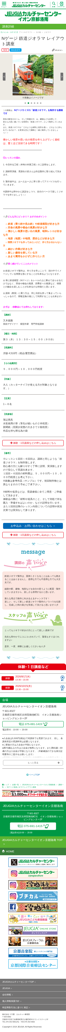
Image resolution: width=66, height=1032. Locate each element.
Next (61, 77)
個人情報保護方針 (10, 1001)
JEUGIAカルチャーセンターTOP (18, 982)
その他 (38, 32)
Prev (4, 77)
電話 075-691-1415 (30, 826)
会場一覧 (15, 785)
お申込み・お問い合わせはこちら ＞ (33, 525)
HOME (10, 851)
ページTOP (34, 775)
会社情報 (6, 994)
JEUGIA (6, 988)
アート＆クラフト (26, 32)
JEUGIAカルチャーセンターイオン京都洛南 (38, 785)
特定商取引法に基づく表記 (15, 1007)
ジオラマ (47, 32)
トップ (6, 785)
